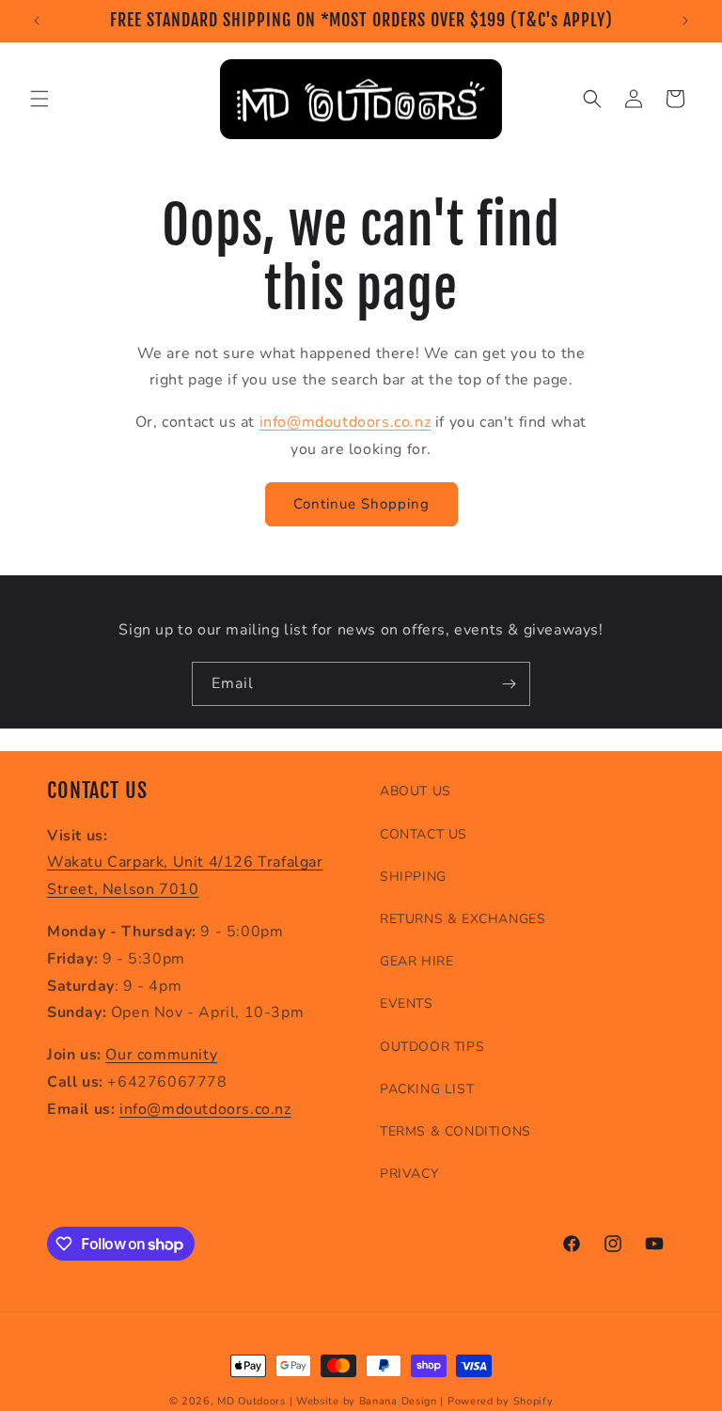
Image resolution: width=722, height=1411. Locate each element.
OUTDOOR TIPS (432, 1047)
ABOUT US (415, 791)
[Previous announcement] (36, 20)
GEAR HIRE (416, 961)
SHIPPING (413, 877)
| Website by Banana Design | (367, 1401)
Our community (161, 1054)
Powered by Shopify (500, 1401)
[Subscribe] (508, 684)
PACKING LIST (427, 1089)
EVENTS (406, 1003)
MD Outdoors (251, 1401)
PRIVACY (409, 1174)
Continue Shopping (361, 503)
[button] (39, 98)
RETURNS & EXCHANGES (462, 919)
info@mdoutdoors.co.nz (345, 422)
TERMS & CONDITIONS (455, 1131)
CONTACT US (423, 834)
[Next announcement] (685, 20)
